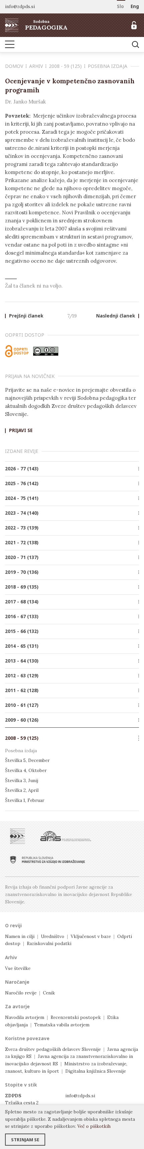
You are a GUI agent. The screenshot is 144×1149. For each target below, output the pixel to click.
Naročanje (17, 982)
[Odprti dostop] (16, 351)
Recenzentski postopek (76, 1017)
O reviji (13, 926)
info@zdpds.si (80, 1096)
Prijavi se (20, 430)
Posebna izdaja (107, 66)
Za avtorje (17, 1007)
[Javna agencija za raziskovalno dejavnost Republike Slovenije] (65, 836)
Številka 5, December (27, 760)
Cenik (49, 993)
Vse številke (17, 968)
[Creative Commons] (46, 351)
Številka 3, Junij (21, 780)
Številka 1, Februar (24, 800)
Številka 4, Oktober (26, 770)
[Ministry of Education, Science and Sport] (47, 859)
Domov (14, 66)
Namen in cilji (19, 936)
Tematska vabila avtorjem (61, 1025)
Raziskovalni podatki (49, 943)
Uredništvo (52, 936)
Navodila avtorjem (24, 1017)
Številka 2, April (22, 790)
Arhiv (36, 66)
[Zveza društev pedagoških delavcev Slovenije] (17, 836)
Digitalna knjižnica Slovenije (95, 1071)
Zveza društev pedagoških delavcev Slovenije (53, 1049)
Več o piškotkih (94, 1126)
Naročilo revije (21, 993)
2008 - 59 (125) (65, 66)
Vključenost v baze (91, 936)
